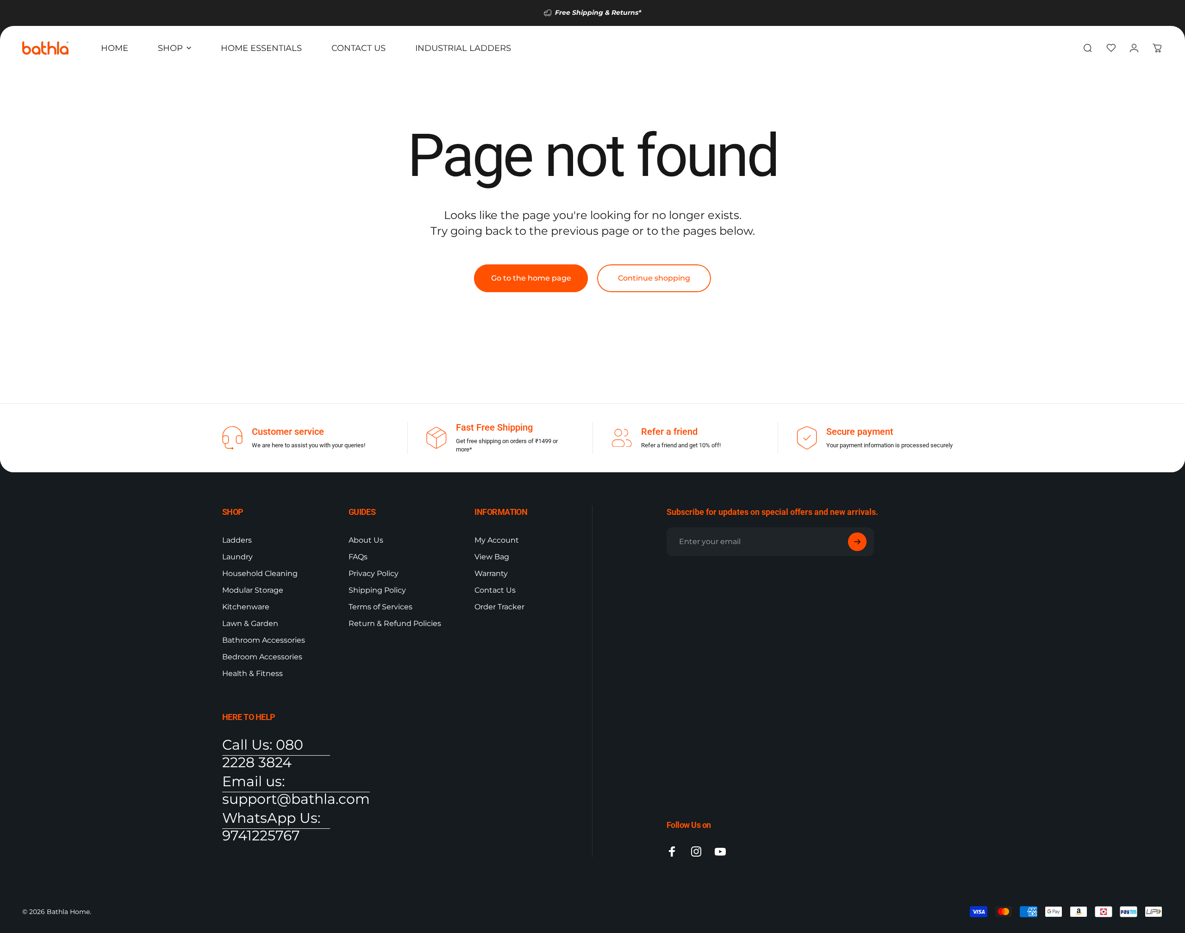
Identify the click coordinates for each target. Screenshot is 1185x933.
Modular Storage (252, 590)
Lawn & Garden (250, 623)
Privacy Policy (374, 573)
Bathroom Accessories (263, 640)
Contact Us (495, 590)
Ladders (237, 540)
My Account (496, 540)
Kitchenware (245, 606)
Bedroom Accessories (262, 656)
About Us (366, 540)
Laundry (237, 556)
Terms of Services (380, 606)
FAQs (358, 556)
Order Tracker (499, 606)
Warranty (491, 573)
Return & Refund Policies (395, 623)
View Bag (491, 556)
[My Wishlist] (1111, 48)
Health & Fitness (252, 673)
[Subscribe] (857, 541)
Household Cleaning (260, 573)
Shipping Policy (377, 590)
